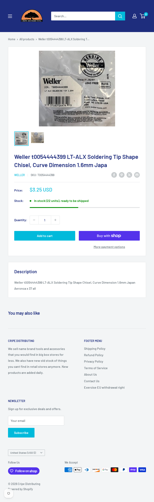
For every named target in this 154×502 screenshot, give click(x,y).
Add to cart (45, 236)
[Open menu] (10, 16)
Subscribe (21, 432)
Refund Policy (93, 355)
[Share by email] (137, 174)
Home (11, 39)
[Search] (120, 16)
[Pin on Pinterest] (122, 174)
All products (26, 39)
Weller (19, 175)
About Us (90, 374)
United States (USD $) (23, 452)
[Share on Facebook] (114, 174)
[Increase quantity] (55, 220)
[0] (142, 16)
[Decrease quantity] (34, 220)
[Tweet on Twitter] (129, 174)
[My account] (135, 16)
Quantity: (20, 220)
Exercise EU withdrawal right (104, 387)
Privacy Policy (93, 361)
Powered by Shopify (20, 489)
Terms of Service (96, 368)
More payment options (109, 247)
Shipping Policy (94, 348)
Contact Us (91, 381)
